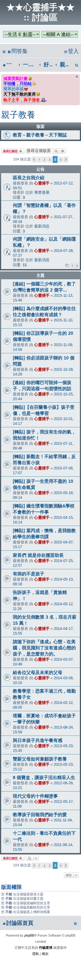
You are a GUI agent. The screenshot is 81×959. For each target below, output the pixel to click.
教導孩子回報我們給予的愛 (40, 814)
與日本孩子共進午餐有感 (37, 740)
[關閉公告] (77, 76)
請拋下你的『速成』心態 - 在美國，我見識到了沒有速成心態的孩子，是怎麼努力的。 (44, 647)
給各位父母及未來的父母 (37, 672)
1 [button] (39, 160)
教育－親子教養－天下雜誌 (40, 134)
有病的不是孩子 (28, 573)
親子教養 (18, 115)
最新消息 (42, 226)
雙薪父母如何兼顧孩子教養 (40, 758)
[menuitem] (17, 51)
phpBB (29, 935)
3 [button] (49, 160)
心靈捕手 (42, 183)
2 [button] (44, 160)
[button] (34, 159)
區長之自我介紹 (28, 177)
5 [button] (60, 160)
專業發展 (42, 192)
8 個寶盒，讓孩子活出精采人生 (44, 777)
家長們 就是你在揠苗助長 (38, 555)
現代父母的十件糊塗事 (35, 796)
